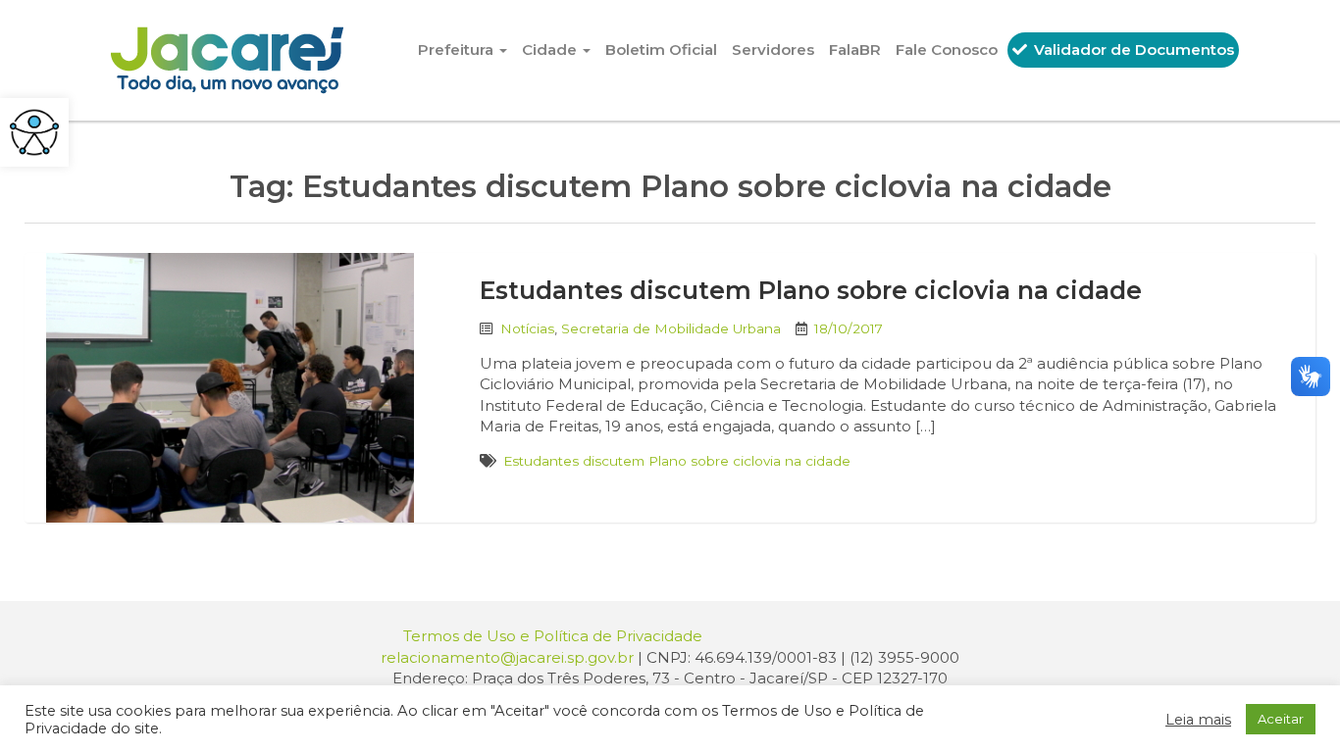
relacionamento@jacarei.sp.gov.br (507, 657)
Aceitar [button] (1281, 719)
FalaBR (855, 49)
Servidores (773, 49)
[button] (34, 132)
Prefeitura (457, 49)
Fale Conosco (947, 49)
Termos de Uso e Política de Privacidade (552, 636)
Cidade (551, 49)
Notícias (527, 328)
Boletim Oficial (661, 49)
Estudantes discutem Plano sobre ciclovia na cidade (811, 290)
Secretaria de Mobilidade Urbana (671, 328)
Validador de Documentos (1132, 49)
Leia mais (1198, 719)
